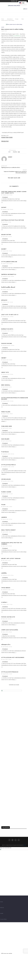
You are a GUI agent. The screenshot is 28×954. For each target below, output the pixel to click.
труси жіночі (5, 587)
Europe (16, 19)
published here (6, 426)
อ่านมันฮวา (4, 602)
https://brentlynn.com (9, 261)
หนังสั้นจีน (4, 573)
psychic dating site (8, 617)
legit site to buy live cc (9, 314)
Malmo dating (6, 234)
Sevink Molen (6, 479)
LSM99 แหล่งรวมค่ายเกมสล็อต (9, 629)
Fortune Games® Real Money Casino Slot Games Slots (13, 192)
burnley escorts (7, 329)
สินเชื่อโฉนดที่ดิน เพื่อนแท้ (8, 287)
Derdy (10, 157)
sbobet (3, 358)
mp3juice (4, 300)
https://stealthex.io (8, 464)
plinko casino (6, 492)
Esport (3, 207)
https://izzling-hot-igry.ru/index (12, 657)
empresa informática (8, 274)
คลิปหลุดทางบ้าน (5, 644)
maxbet (4, 249)
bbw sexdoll (5, 385)
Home (2, 19)
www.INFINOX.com (17, 35)
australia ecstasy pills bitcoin (12, 220)
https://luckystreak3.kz (9, 672)
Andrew (4, 517)
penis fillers (5, 411)
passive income (6, 343)
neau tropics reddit (8, 530)
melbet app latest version (10, 558)
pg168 (3, 504)
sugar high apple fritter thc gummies (11, 543)
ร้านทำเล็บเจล (5, 451)
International (9, 19)
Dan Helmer (5, 439)
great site (5, 372)
